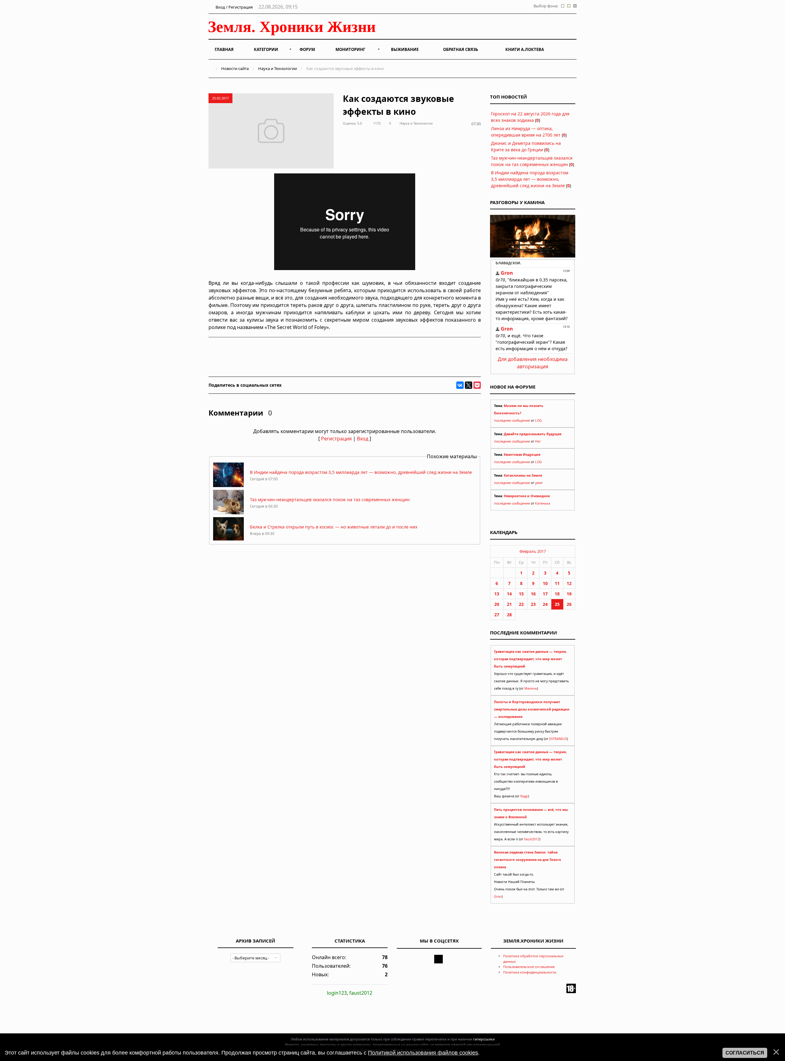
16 (533, 594)
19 (569, 594)
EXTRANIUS (558, 739)
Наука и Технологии (277, 68)
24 (545, 604)
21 (509, 604)
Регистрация (336, 438)
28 (509, 615)
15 (521, 594)
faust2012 (531, 839)
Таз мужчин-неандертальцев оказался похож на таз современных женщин (330, 499)
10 (545, 583)
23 (533, 604)
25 (557, 604)
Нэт (538, 441)
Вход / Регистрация (234, 7)
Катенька (542, 503)
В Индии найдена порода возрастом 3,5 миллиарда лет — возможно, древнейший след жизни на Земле (361, 472)
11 (557, 583)
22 (521, 604)
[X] (468, 385)
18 (557, 594)
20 (496, 604)
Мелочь (530, 688)
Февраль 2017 (532, 551)
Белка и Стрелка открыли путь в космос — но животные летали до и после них (333, 527)
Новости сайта (235, 68)
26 (569, 604)
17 (545, 594)
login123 (337, 992)
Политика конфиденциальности (529, 972)
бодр (524, 796)
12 (569, 583)
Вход (362, 438)
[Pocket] (477, 385)
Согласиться (745, 1052)
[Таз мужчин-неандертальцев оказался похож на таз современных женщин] (228, 513)
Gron (498, 896)
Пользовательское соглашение (529, 966)
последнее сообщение (512, 420)
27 (496, 615)
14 (509, 594)
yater (539, 483)
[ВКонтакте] (460, 385)
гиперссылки (484, 1039)
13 (496, 594)
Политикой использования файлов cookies (423, 1053)
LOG (538, 420)
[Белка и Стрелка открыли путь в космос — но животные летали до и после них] (228, 540)
